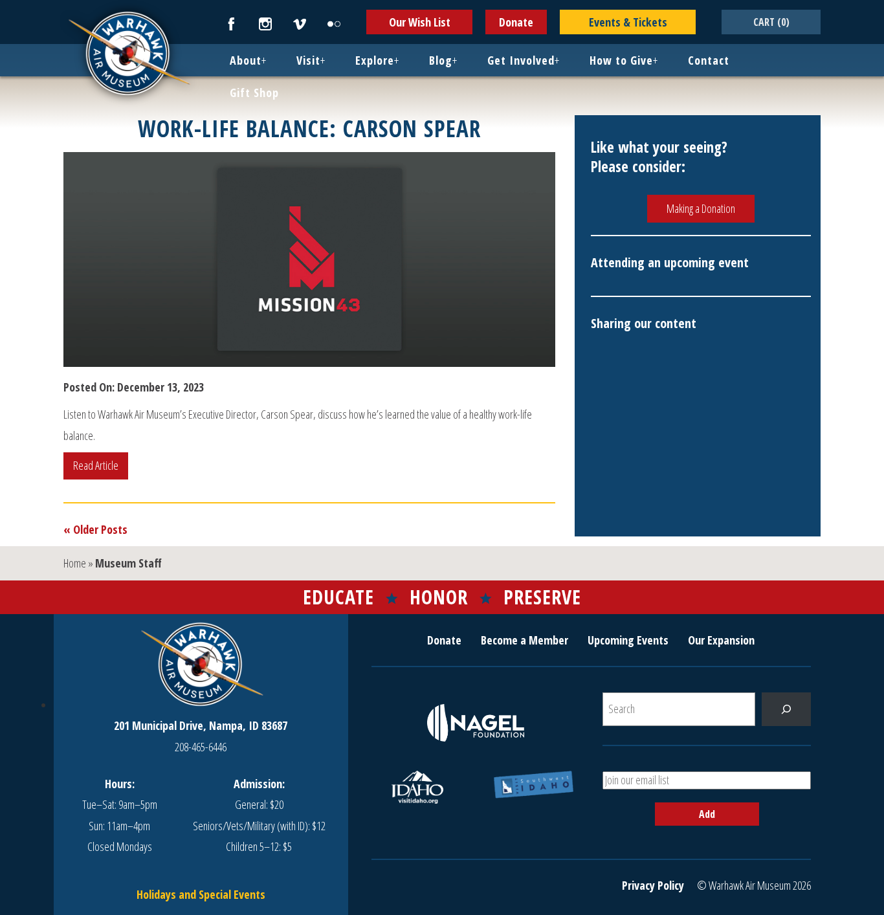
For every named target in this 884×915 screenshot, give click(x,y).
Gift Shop (254, 92)
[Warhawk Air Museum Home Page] (128, 94)
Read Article (95, 465)
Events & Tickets (628, 22)
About (245, 60)
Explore (374, 60)
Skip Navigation (17, 2)
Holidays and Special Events (201, 894)
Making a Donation (701, 208)
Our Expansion (721, 640)
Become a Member (524, 640)
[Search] (786, 709)
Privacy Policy (653, 885)
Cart (771, 22)
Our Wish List (419, 22)
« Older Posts (95, 529)
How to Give (621, 60)
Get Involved (521, 60)
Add (707, 814)
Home (74, 563)
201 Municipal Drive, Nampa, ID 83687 (200, 725)
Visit (308, 60)
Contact (708, 60)
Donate (516, 22)
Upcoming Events (628, 640)
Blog (440, 60)
